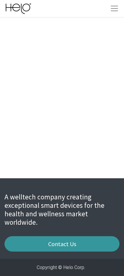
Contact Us (62, 244)
